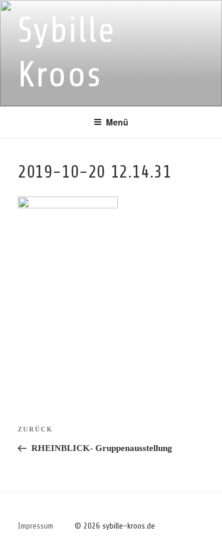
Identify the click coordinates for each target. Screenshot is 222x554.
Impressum (35, 525)
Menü (117, 122)
